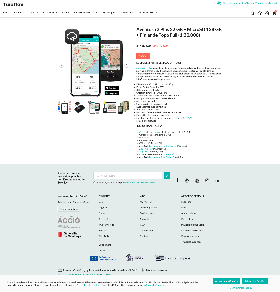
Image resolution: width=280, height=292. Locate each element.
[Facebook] (177, 180)
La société (186, 201)
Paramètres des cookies (88, 285)
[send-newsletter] (167, 175)
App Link (143, 151)
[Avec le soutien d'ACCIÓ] (69, 227)
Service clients (147, 213)
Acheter (143, 56)
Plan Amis (104, 236)
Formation (127, 12)
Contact (144, 236)
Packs (65, 12)
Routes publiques (106, 12)
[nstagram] (207, 180)
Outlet (102, 250)
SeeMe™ (187, 118)
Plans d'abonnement (249, 3)
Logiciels (18, 12)
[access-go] (260, 14)
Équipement (105, 244)
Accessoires (50, 12)
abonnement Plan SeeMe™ (161, 157)
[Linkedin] (217, 180)
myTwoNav (146, 201)
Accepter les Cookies (226, 281)
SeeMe (102, 230)
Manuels (144, 219)
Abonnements (82, 12)
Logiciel (103, 207)
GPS (5, 12)
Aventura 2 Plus (144, 67)
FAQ (142, 224)
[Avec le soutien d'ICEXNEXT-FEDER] (140, 257)
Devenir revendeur (190, 236)
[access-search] (252, 14)
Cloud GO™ (169, 154)
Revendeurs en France (192, 230)
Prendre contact (69, 208)
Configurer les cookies (241, 287)
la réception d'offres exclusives (139, 182)
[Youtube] (197, 180)
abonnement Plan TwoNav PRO (164, 146)
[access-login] (267, 14)
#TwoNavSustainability (193, 224)
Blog (183, 207)
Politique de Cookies (153, 285)
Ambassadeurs (188, 213)
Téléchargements (148, 207)
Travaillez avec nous (191, 241)
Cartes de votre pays (149, 132)
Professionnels (148, 12)
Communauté (146, 230)
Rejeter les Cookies (255, 281)
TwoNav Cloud (106, 224)
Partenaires (187, 219)
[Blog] (187, 180)
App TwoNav (146, 148)
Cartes (34, 12)
